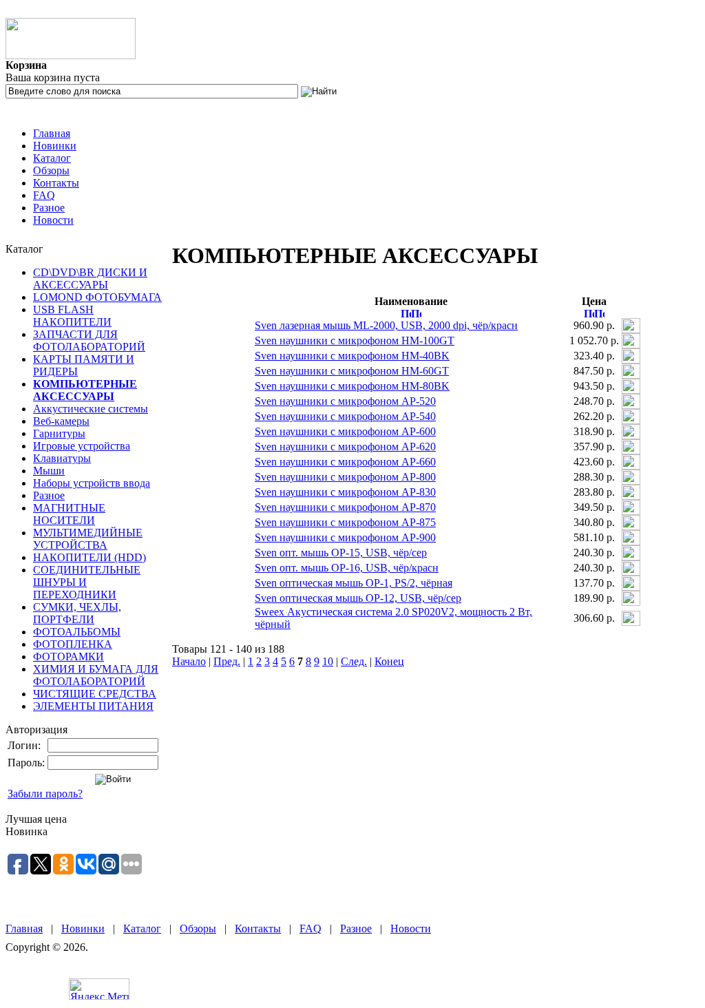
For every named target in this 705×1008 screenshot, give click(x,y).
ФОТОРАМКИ (68, 656)
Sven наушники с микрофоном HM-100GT (354, 340)
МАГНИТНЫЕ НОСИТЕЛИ (69, 514)
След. (354, 661)
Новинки (54, 145)
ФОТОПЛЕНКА (72, 644)
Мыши (49, 470)
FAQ (44, 195)
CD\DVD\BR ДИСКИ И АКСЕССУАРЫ (90, 278)
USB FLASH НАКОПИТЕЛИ (72, 316)
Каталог (52, 158)
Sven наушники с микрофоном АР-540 (345, 416)
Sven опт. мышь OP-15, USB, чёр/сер (341, 552)
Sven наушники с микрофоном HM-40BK (352, 355)
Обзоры (51, 170)
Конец (389, 661)
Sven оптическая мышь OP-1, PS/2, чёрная (353, 583)
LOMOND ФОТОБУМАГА (97, 297)
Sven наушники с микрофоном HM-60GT (352, 371)
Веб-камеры (61, 421)
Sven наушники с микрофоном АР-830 (345, 492)
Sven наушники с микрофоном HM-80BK (352, 386)
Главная (51, 133)
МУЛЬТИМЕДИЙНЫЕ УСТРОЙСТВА (88, 539)
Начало (189, 661)
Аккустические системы (90, 408)
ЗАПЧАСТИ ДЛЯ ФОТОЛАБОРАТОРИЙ (89, 340)
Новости (53, 220)
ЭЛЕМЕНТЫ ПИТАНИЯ (93, 706)
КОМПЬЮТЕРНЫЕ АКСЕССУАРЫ (85, 390)
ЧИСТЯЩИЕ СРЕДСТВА (94, 694)
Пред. (226, 661)
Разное (49, 207)
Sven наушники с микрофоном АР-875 (345, 522)
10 (327, 661)
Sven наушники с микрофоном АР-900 (345, 537)
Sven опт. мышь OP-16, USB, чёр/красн (347, 568)
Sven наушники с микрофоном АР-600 (345, 431)
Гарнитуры (59, 433)
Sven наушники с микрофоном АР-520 (345, 401)
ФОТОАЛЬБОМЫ (76, 632)
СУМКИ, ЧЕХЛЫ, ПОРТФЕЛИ (77, 613)
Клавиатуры (62, 458)
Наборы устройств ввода (91, 483)
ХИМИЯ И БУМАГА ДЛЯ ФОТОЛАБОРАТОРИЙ (95, 675)
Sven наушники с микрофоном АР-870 (345, 507)
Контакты (56, 183)
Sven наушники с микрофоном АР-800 (345, 477)
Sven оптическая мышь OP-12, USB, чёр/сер (358, 598)
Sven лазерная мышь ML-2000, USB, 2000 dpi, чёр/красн (386, 325)
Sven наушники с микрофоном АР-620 (345, 446)
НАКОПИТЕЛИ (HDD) (89, 557)
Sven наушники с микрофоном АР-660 (345, 462)
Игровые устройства (81, 446)
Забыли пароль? (45, 793)
